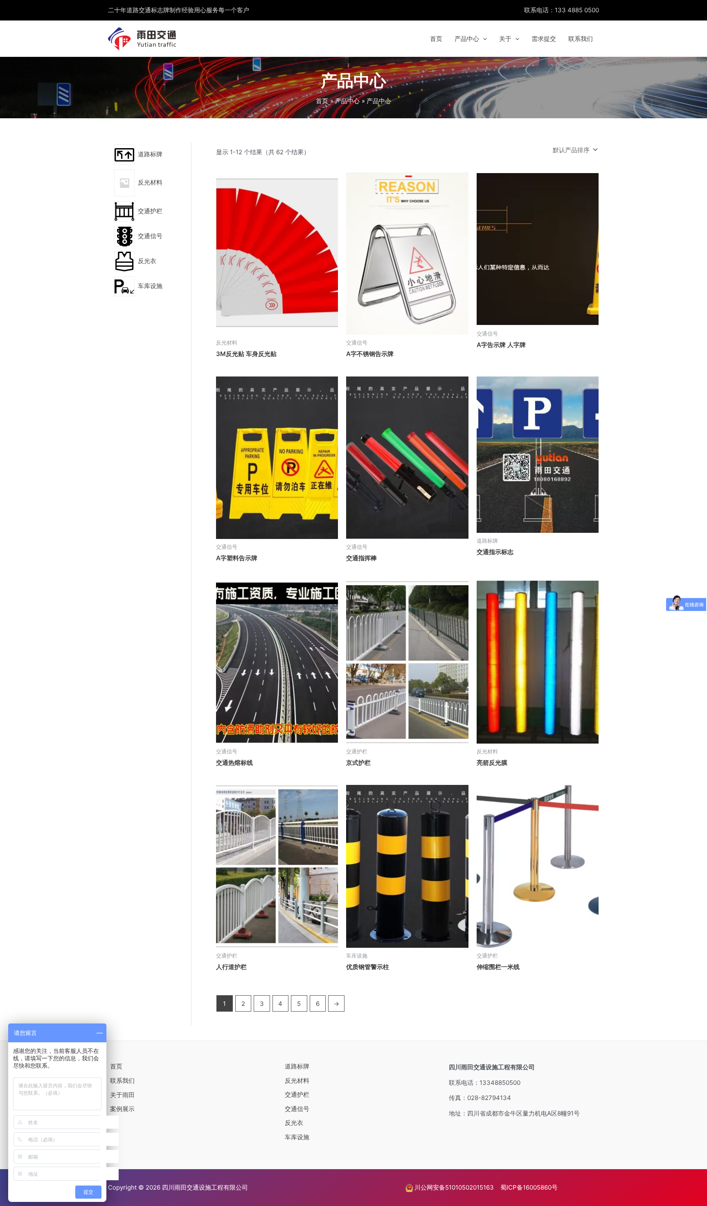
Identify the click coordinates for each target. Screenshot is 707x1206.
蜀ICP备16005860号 (529, 1187)
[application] (483, 39)
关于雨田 (122, 1095)
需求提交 (543, 39)
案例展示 (122, 1109)
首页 (436, 39)
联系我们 (580, 39)
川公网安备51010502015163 (453, 1187)
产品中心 (467, 39)
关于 (505, 39)
